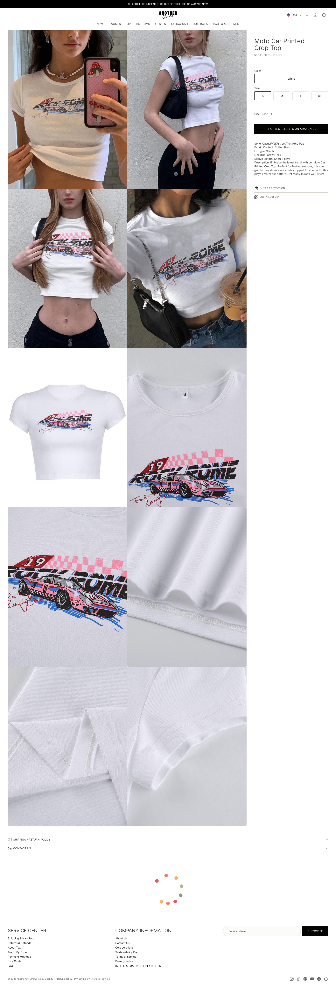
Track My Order (18, 952)
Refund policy (64, 978)
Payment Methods (19, 956)
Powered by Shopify (42, 978)
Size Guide (261, 114)
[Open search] (307, 15)
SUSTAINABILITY (270, 196)
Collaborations (124, 947)
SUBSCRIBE (315, 931)
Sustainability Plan (126, 952)
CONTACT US (22, 848)
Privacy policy (82, 978)
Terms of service (125, 956)
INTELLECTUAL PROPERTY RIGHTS (138, 965)
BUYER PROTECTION (272, 188)
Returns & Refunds (19, 943)
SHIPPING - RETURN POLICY (31, 839)
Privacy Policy (124, 961)
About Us (121, 938)
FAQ (10, 965)
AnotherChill (23, 978)
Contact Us (122, 943)
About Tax (14, 947)
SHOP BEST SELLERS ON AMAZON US (291, 128)
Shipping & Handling (21, 938)
